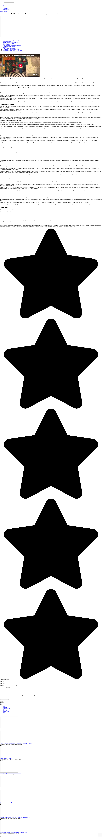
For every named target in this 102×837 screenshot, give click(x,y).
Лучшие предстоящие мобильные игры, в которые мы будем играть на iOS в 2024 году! (16, 743)
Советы (44, 36)
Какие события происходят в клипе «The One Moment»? (13, 50)
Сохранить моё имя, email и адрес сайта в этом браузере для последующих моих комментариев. (19, 695)
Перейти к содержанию (4, 0)
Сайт (1, 685)
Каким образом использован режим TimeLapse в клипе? (13, 51)
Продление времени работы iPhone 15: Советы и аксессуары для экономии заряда (15, 817)
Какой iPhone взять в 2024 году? (6, 758)
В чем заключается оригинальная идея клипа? (11, 49)
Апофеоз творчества (6, 44)
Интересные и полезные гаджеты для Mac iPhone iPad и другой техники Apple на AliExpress (17, 787)
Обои (4, 709)
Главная (4, 4)
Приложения (5, 710)
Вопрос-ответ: (5, 47)
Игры (4, 706)
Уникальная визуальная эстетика (8, 43)
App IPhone (2, 2)
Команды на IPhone (6, 708)
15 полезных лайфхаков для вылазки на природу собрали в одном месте (13, 832)
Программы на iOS (6, 9)
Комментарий (2, 693)
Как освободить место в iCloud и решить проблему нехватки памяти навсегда (14, 802)
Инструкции (5, 707)
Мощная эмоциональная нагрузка (9, 46)
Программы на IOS (6, 711)
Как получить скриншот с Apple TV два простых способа (10, 773)
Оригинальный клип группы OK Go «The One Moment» (13, 40)
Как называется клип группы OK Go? (9, 48)
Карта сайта (5, 6)
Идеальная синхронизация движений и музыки (11, 42)
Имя (1, 681)
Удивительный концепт (7, 41)
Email (1, 683)
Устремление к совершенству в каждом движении (12, 45)
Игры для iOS (5, 8)
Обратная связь (5, 5)
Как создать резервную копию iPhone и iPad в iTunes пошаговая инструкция (14, 728)
